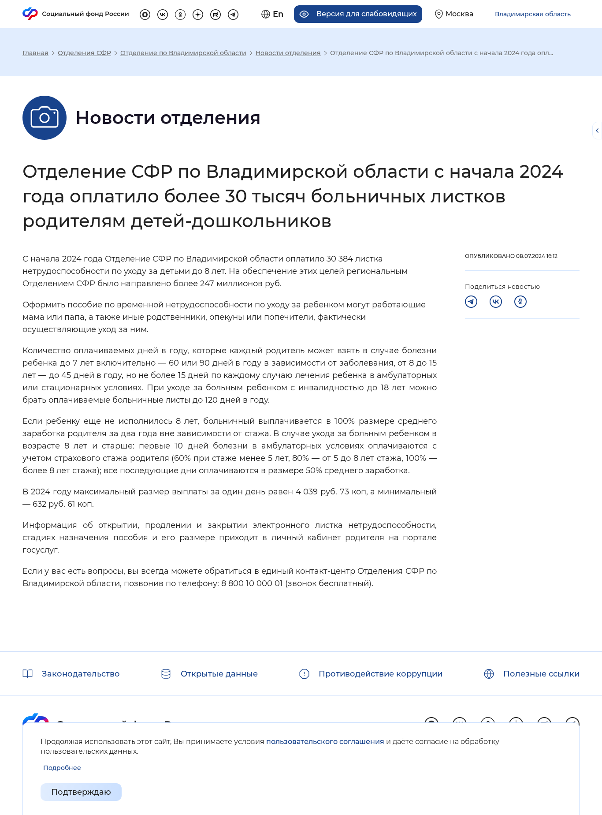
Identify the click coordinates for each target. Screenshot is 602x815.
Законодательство (81, 674)
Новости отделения (288, 53)
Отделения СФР (84, 53)
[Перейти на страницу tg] (233, 13)
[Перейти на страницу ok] (180, 13)
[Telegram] (471, 301)
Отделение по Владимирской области (183, 53)
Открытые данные (219, 674)
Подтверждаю (81, 792)
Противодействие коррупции (380, 674)
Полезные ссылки (541, 674)
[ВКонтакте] (496, 301)
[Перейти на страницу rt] (215, 13)
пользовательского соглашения (325, 741)
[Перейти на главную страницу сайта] (75, 14)
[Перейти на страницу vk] (162, 13)
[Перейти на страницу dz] (198, 13)
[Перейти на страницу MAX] (145, 13)
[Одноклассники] (520, 301)
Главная (35, 53)
